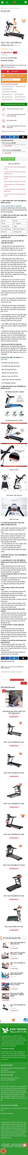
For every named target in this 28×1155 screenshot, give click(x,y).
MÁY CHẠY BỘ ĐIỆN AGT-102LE (14, 865)
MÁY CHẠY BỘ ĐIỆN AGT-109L (14, 834)
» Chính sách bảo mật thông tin (18, 1144)
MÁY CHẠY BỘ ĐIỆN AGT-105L (14, 896)
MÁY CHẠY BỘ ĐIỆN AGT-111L (14, 742)
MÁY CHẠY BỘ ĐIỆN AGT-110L (14, 773)
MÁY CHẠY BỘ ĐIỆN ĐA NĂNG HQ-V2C (17, 943)
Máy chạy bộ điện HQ (19, 94)
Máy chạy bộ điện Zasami (7, 96)
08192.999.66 (6, 131)
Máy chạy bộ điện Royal (7, 94)
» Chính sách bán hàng (19, 1146)
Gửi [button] (23, 79)
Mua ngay (14, 71)
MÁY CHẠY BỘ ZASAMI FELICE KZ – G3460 (17, 953)
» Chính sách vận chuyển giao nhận (18, 1145)
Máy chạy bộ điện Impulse (20, 96)
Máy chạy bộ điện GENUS (7, 99)
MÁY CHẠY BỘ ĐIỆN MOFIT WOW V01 (16, 973)
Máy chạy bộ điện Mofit (20, 86)
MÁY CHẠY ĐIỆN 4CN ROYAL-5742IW (17, 984)
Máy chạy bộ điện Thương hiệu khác (9, 91)
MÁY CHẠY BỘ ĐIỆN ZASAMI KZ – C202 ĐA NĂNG (17, 995)
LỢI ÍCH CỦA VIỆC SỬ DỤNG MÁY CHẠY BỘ (14, 181)
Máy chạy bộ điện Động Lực (7, 86)
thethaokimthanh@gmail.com (18, 131)
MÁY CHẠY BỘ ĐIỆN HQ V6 (17, 1005)
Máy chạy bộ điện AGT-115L (14, 926)
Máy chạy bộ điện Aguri (19, 99)
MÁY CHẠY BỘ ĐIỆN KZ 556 (17, 963)
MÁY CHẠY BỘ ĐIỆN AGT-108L (14, 803)
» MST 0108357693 (6, 1144)
